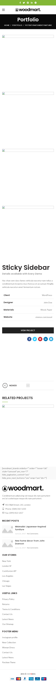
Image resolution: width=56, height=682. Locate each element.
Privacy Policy (8, 599)
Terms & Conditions (11, 609)
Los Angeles (7, 576)
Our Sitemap (7, 624)
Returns (5, 604)
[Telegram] (36, 3)
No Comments (32, 534)
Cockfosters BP (9, 571)
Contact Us (7, 614)
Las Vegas (6, 586)
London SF (6, 566)
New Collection (9, 642)
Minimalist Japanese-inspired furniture (30, 528)
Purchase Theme (8, 662)
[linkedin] (32, 3)
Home (6, 25)
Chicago (5, 581)
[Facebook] (20, 3)
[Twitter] (24, 3)
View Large (52, 407)
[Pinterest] (28, 3)
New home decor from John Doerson (30, 542)
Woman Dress (8, 647)
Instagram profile (10, 637)
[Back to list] (28, 385)
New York (6, 561)
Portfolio (17, 25)
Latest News (8, 619)
